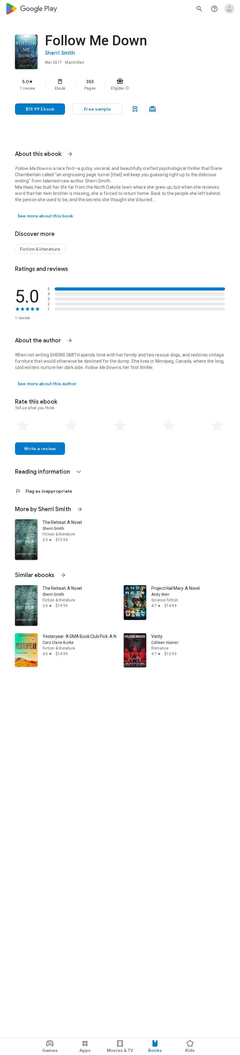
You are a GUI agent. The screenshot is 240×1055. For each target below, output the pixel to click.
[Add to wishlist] (135, 109)
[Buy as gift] (152, 109)
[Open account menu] (229, 8)
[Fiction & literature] (40, 249)
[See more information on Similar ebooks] (63, 575)
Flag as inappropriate (43, 491)
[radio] (22, 425)
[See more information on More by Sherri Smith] (79, 509)
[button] (97, 109)
